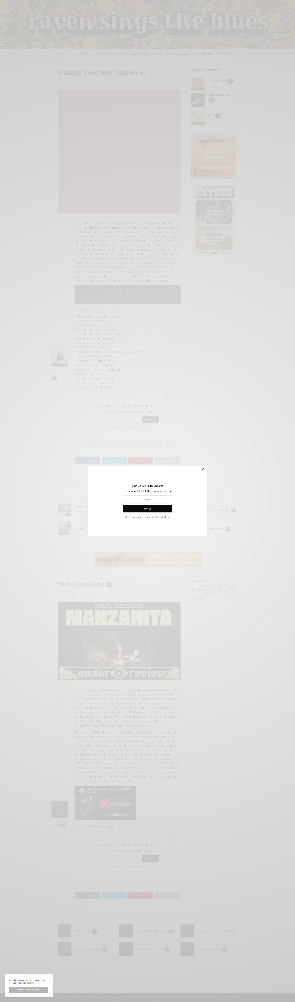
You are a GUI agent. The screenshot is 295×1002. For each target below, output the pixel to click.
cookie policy (33, 982)
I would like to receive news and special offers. (149, 517)
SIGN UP (147, 509)
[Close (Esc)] (203, 470)
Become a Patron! (162, 491)
